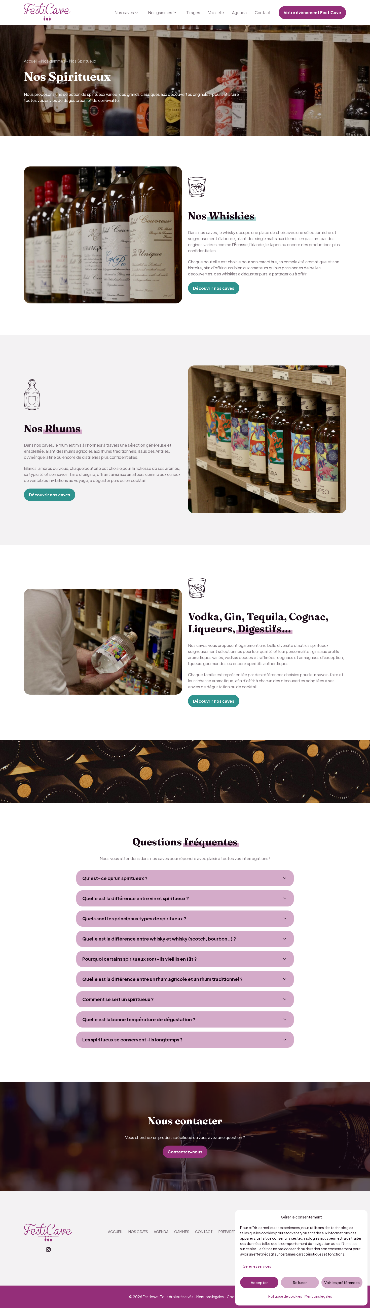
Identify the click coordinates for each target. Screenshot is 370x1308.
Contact (263, 12)
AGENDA (161, 1231)
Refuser (300, 1282)
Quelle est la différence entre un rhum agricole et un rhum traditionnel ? (162, 979)
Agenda (239, 12)
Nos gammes (160, 12)
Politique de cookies (285, 1296)
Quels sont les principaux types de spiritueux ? (134, 918)
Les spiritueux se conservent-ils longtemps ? (132, 1039)
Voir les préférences (342, 1282)
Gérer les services (257, 1266)
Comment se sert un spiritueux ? (118, 999)
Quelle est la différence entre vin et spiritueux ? (135, 898)
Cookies (234, 1296)
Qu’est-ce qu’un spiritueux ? (114, 878)
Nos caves (124, 12)
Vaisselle (216, 12)
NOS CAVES (138, 1231)
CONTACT (204, 1231)
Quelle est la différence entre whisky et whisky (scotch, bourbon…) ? (159, 939)
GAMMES (181, 1231)
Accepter (259, 1282)
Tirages (193, 12)
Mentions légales (318, 1296)
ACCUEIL (115, 1231)
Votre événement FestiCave (312, 12)
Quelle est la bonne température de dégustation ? (138, 1019)
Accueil (30, 61)
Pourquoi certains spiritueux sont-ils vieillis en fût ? (139, 959)
